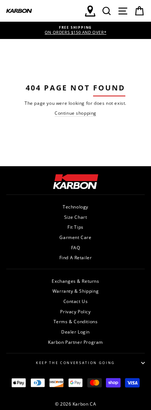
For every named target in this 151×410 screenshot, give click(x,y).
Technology (75, 207)
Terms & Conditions (76, 321)
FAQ (75, 247)
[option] (75, 30)
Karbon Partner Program (75, 342)
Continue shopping (75, 113)
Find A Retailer (75, 257)
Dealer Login (75, 332)
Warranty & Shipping (75, 291)
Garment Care (75, 237)
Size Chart (75, 217)
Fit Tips (75, 227)
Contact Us (75, 301)
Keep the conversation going (75, 362)
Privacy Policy (75, 311)
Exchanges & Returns (75, 281)
